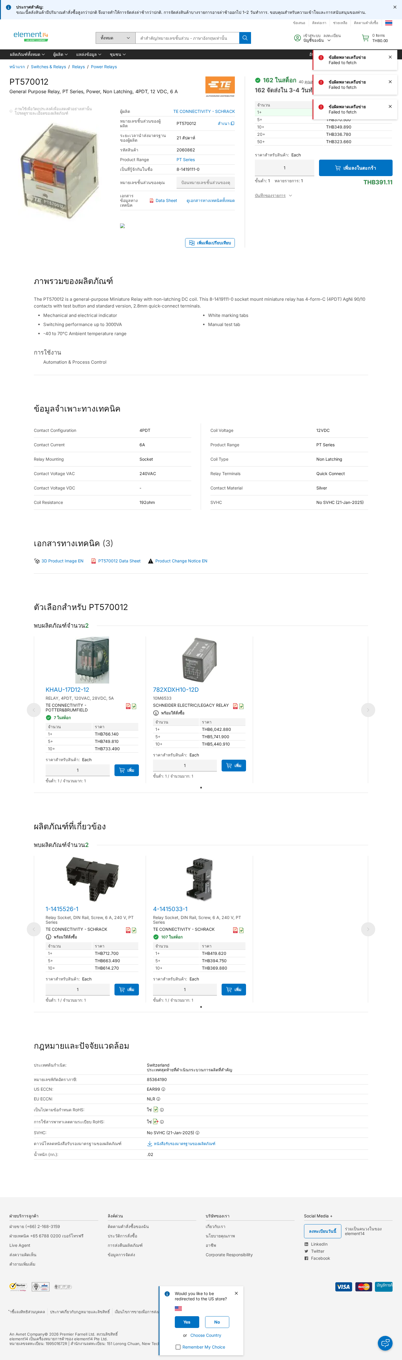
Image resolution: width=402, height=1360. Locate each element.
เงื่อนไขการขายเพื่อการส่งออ (138, 1311)
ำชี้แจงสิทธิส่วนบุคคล (27, 1311)
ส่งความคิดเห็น (22, 1254)
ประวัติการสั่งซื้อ (122, 1235)
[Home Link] (31, 38)
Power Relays (104, 66)
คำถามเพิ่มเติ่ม (22, 1264)
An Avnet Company (26, 1334)
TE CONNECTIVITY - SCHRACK (204, 111)
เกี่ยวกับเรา (215, 1226)
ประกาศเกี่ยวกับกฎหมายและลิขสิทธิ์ (80, 1311)
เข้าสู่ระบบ (311, 35)
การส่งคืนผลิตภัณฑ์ (125, 1245)
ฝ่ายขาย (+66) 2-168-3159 (34, 1226)
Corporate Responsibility (229, 1254)
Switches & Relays (48, 66)
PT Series (186, 159)
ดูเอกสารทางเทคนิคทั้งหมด (211, 200)
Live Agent (19, 1245)
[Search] (245, 38)
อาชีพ (211, 1245)
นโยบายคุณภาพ (220, 1235)
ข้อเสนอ (299, 23)
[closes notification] (395, 7)
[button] (27, 54)
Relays (78, 66)
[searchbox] (187, 38)
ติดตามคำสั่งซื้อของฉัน (128, 1226)
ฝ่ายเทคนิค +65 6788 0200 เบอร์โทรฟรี (46, 1235)
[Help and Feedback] (385, 1343)
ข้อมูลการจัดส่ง (121, 1254)
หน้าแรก (17, 66)
